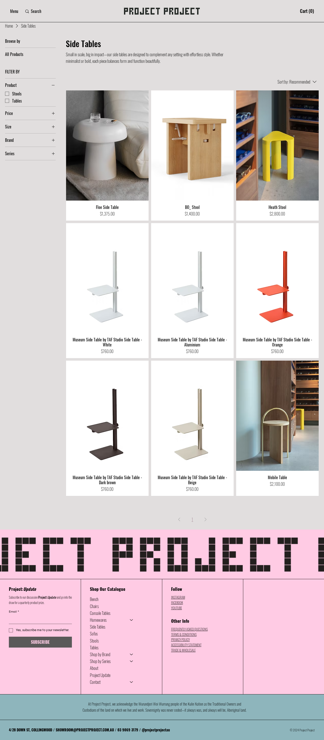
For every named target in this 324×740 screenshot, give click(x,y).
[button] (14, 11)
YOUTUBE (176, 607)
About (94, 668)
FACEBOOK (177, 602)
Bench (94, 599)
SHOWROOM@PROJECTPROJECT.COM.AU (85, 729)
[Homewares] (131, 619)
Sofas (94, 633)
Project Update (100, 675)
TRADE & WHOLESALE (183, 650)
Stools (94, 640)
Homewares (98, 620)
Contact (95, 682)
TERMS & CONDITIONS (184, 634)
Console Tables (100, 613)
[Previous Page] (179, 519)
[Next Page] (205, 519)
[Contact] (131, 681)
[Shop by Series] (131, 661)
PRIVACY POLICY (180, 639)
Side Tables (97, 627)
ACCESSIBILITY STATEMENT (186, 644)
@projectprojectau (156, 729)
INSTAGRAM (178, 597)
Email (14, 611)
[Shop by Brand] (131, 654)
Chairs (94, 606)
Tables (94, 647)
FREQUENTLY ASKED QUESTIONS (189, 629)
